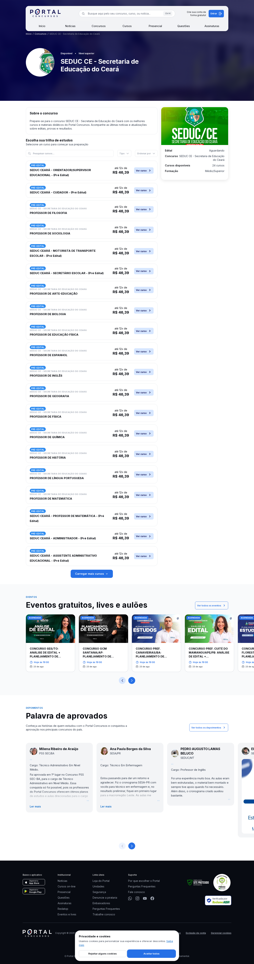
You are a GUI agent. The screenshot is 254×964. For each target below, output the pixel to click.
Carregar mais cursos (89, 573)
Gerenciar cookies (221, 933)
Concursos (99, 26)
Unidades (98, 886)
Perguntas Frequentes (106, 908)
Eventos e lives (67, 914)
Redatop (63, 908)
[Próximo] (131, 680)
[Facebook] (152, 898)
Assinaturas (212, 26)
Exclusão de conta (196, 933)
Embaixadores (101, 903)
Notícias (70, 26)
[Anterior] (122, 680)
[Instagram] (137, 898)
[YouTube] (145, 898)
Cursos (127, 26)
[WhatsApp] (130, 898)
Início (42, 26)
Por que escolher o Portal (144, 880)
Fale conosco (136, 892)
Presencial (155, 26)
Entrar (213, 13)
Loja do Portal (101, 880)
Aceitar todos (152, 953)
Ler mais (35, 806)
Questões (183, 26)
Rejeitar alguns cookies (102, 953)
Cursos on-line (66, 886)
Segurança (99, 892)
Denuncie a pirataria (105, 897)
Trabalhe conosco (104, 914)
